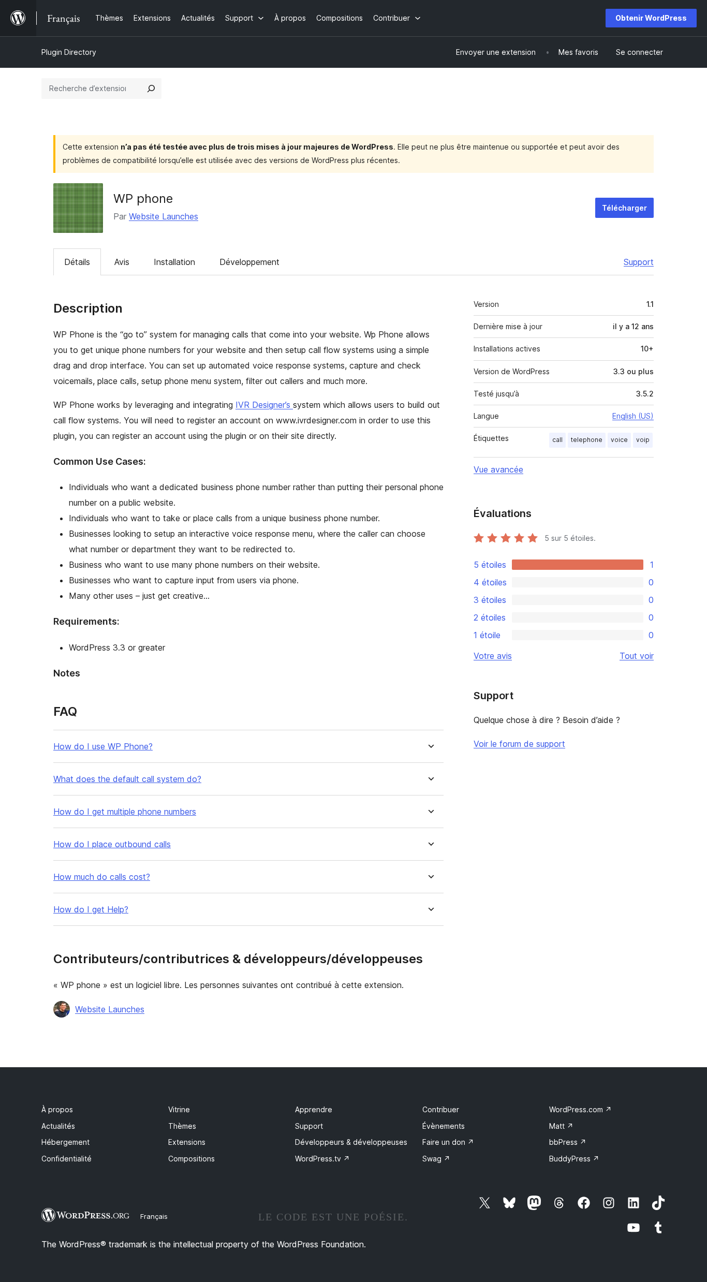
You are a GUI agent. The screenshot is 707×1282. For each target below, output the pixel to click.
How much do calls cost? (101, 877)
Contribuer (440, 1109)
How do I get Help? (90, 910)
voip (643, 440)
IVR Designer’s (264, 405)
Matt (561, 1126)
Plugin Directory (68, 52)
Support (639, 262)
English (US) (633, 415)
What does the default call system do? (127, 779)
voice (619, 440)
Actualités (58, 1126)
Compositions (191, 1158)
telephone (586, 440)
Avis (121, 262)
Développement (249, 262)
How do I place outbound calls (112, 844)
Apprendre (313, 1109)
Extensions (186, 1142)
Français (154, 1216)
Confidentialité (66, 1158)
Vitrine (179, 1109)
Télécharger (624, 207)
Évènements (443, 1126)
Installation (174, 262)
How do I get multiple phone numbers (124, 812)
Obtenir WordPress (651, 17)
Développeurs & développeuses (351, 1142)
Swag (436, 1158)
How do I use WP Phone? (103, 746)
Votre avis (493, 656)
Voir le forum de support (519, 744)
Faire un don (448, 1142)
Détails (77, 262)
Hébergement (65, 1142)
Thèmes (182, 1126)
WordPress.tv (322, 1158)
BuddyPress (574, 1158)
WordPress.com (580, 1109)
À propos (57, 1109)
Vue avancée (498, 469)
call (557, 440)
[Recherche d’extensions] (151, 88)
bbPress (567, 1142)
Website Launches (163, 216)
